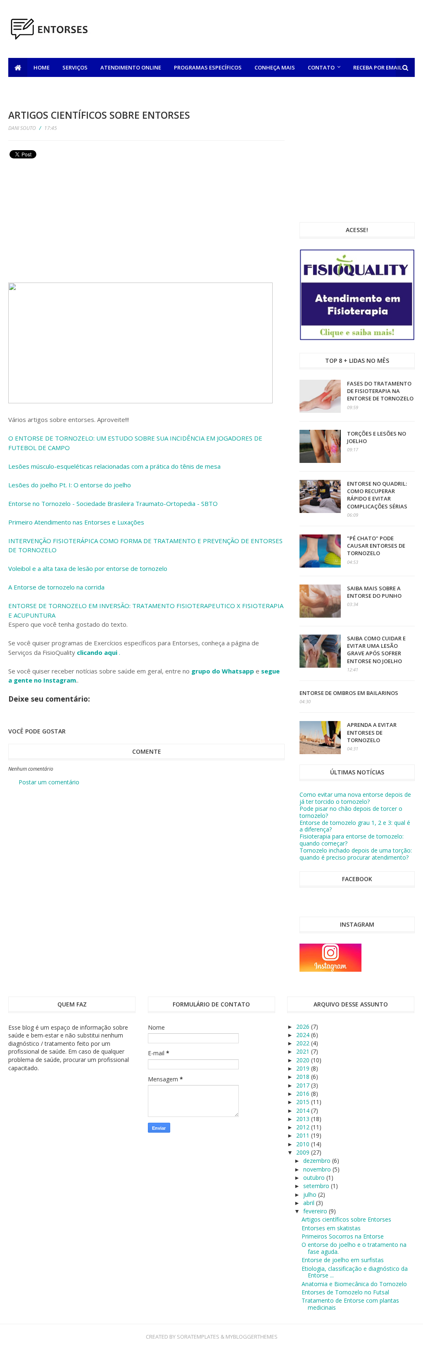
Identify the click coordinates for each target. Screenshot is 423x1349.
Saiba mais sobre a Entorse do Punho (374, 592)
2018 (303, 1077)
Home (41, 67)
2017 (303, 1085)
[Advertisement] (264, 30)
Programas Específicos (208, 67)
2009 (303, 1152)
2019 (303, 1068)
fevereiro (316, 1211)
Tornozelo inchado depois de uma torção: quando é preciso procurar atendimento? (355, 853)
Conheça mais (274, 67)
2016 (303, 1093)
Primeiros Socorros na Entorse (343, 1236)
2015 (303, 1102)
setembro (317, 1186)
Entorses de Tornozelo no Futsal (345, 1292)
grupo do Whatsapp (222, 671)
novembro (318, 1169)
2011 (303, 1135)
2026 (303, 1026)
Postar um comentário (49, 782)
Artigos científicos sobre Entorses (346, 1219)
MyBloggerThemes (252, 1336)
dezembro (317, 1161)
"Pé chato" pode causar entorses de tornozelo (376, 545)
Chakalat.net (34, 86)
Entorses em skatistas (331, 1228)
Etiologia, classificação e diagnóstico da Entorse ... (355, 1272)
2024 (303, 1035)
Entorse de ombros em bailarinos (348, 693)
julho (310, 1194)
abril (309, 1203)
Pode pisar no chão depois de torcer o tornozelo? (350, 812)
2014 (303, 1110)
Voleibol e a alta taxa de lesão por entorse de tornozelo (87, 568)
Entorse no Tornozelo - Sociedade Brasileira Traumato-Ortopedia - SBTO (113, 503)
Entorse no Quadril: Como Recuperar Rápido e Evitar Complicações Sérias (377, 495)
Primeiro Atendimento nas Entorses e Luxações (76, 522)
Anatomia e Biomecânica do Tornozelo (354, 1284)
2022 (303, 1043)
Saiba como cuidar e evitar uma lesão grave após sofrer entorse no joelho (376, 650)
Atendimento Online (130, 67)
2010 (303, 1144)
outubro (314, 1177)
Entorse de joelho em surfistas (343, 1260)
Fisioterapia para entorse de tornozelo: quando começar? (351, 839)
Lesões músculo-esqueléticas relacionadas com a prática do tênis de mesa (114, 466)
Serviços (75, 67)
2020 (303, 1060)
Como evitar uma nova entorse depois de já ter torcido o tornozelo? (355, 798)
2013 (303, 1119)
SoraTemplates (198, 1336)
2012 (303, 1127)
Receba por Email (377, 67)
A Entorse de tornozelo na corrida (56, 587)
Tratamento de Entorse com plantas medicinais (350, 1303)
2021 (303, 1051)
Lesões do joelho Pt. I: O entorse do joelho (69, 485)
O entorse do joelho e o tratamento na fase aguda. (354, 1248)
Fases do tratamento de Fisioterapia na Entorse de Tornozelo (380, 391)
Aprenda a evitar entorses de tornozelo (372, 732)
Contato (321, 67)
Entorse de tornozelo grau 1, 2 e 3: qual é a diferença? (354, 826)
